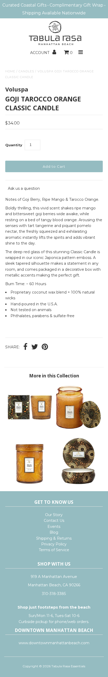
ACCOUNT (40, 52)
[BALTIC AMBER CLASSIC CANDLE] (29, 429)
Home (10, 71)
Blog (54, 532)
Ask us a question (24, 188)
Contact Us (54, 520)
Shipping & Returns (54, 538)
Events (53, 526)
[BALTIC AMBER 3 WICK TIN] (78, 483)
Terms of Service (54, 550)
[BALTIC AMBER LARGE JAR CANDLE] (78, 429)
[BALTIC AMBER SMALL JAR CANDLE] (29, 483)
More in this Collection (54, 376)
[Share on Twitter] (34, 347)
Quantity (13, 145)
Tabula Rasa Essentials (68, 666)
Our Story (54, 514)
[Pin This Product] (45, 347)
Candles (26, 71)
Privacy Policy (54, 544)
